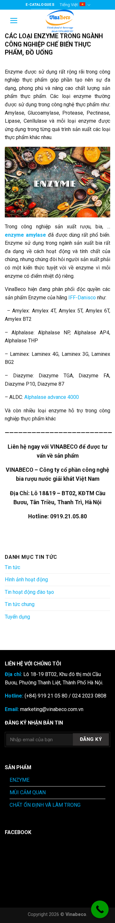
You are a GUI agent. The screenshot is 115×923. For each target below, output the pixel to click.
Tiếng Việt (69, 4)
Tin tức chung (19, 604)
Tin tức (12, 567)
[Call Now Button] (100, 909)
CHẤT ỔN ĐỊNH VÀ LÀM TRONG (45, 805)
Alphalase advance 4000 (51, 397)
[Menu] (14, 20)
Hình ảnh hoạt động (26, 579)
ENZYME (19, 780)
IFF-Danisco (82, 297)
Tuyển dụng (17, 617)
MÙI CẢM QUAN (28, 792)
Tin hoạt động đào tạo (29, 592)
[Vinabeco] (60, 21)
